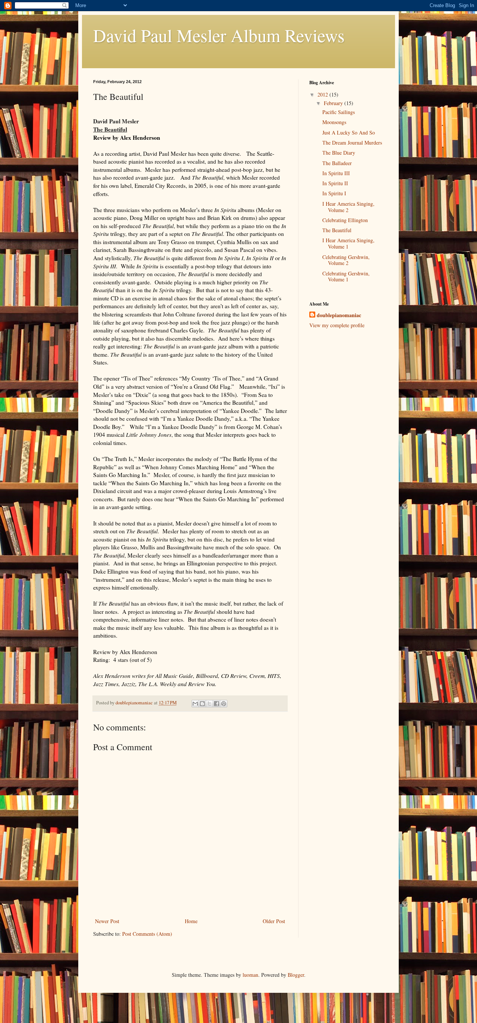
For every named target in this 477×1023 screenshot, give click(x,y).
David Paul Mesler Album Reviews (219, 35)
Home (191, 921)
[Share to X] (209, 703)
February (334, 103)
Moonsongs (334, 122)
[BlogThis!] (202, 703)
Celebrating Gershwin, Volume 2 (346, 260)
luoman (250, 974)
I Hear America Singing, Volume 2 (348, 207)
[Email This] (195, 703)
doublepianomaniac (339, 315)
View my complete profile (336, 325)
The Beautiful (336, 230)
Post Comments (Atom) (147, 933)
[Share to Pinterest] (223, 703)
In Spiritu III (336, 173)
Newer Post (107, 921)
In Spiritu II (335, 183)
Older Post (274, 921)
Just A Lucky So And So (348, 132)
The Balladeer (337, 163)
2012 (323, 94)
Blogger (296, 974)
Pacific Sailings (338, 112)
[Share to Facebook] (216, 703)
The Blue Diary (338, 152)
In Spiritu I (334, 193)
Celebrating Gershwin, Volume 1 (346, 276)
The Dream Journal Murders (352, 142)
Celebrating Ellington (345, 220)
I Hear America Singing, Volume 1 (348, 243)
